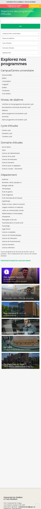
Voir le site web (20, 276)
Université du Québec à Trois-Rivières (21, 2)
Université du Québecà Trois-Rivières (13, 498)
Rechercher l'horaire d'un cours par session (16, 260)
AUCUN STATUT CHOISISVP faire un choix (14, 6)
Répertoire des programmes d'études (17, 12)
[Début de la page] (37, 506)
